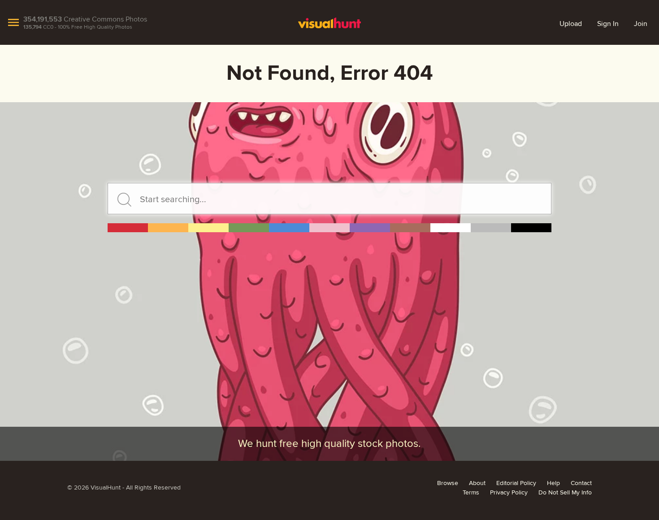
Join (640, 23)
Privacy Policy (509, 493)
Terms (471, 493)
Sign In (608, 23)
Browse (447, 483)
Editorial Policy (516, 483)
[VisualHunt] (330, 22)
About (477, 483)
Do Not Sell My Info (565, 493)
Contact (581, 483)
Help (553, 483)
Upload (570, 23)
